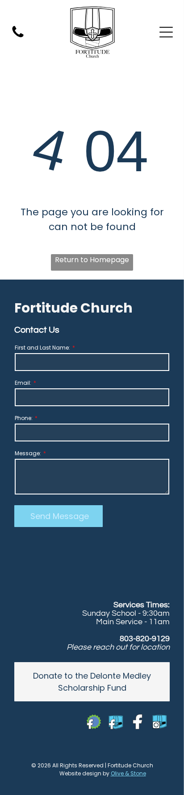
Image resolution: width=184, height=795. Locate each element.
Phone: (24, 418)
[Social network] (94, 723)
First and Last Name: (42, 347)
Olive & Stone (128, 773)
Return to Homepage (92, 260)
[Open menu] (166, 32)
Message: (28, 453)
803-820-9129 (145, 638)
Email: (23, 383)
